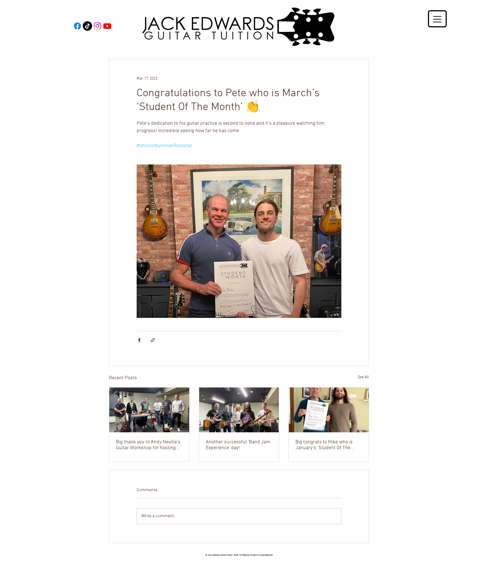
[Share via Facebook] (139, 340)
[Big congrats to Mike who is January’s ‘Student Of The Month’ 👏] (329, 410)
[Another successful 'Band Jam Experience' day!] (239, 410)
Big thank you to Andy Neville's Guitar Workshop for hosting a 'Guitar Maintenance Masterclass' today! (148, 445)
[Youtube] (107, 26)
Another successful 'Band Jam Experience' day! (238, 445)
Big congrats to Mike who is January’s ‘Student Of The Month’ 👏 (324, 445)
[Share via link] (152, 340)
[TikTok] (87, 26)
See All (363, 377)
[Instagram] (97, 26)
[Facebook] (77, 26)
